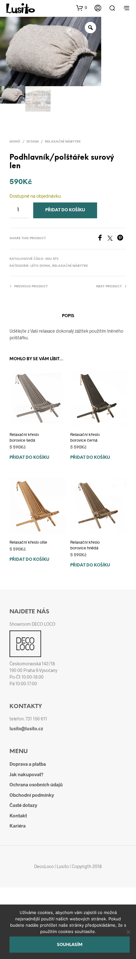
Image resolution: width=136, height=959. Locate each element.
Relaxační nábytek (63, 142)
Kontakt (18, 815)
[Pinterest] (122, 239)
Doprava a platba (27, 764)
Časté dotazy (23, 805)
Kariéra (17, 825)
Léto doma (40, 266)
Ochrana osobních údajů (36, 784)
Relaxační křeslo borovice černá (85, 437)
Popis (68, 316)
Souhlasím (70, 945)
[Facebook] (102, 239)
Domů (14, 142)
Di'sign (33, 142)
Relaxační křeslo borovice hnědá (85, 545)
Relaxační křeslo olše (28, 542)
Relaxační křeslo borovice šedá (24, 437)
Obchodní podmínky (31, 795)
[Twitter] (112, 239)
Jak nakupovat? (26, 774)
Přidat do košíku (29, 458)
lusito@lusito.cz (26, 728)
